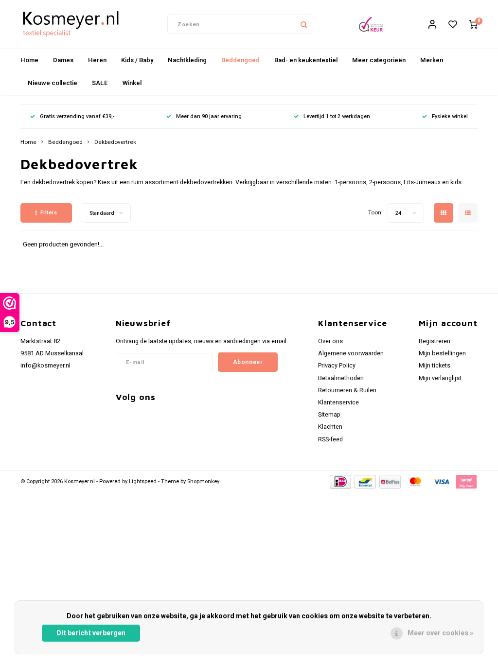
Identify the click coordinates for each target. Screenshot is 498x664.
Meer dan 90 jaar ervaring (209, 116)
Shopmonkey (203, 481)
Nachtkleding (187, 60)
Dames (63, 60)
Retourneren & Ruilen (347, 390)
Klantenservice (338, 402)
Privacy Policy (337, 365)
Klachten (330, 426)
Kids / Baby (137, 60)
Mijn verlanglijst (440, 378)
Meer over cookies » (440, 633)
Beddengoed (240, 60)
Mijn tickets (434, 365)
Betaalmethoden (341, 378)
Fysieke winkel (450, 116)
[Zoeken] (303, 24)
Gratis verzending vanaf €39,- (77, 116)
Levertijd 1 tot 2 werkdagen (336, 116)
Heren (97, 60)
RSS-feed (330, 439)
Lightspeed (143, 481)
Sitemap (329, 414)
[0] (473, 24)
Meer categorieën (379, 60)
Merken (431, 60)
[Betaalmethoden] (339, 481)
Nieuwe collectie (52, 82)
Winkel (132, 82)
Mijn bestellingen (442, 353)
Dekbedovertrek (115, 142)
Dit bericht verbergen (90, 633)
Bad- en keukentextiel (306, 60)
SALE (100, 82)
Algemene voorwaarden (351, 353)
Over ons (330, 341)
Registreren (434, 341)
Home (29, 60)
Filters (48, 213)
